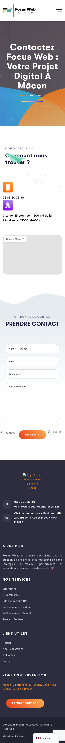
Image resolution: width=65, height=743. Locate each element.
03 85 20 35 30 (13, 197)
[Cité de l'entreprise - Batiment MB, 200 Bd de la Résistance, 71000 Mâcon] (7, 518)
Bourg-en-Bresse (22, 689)
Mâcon (7, 684)
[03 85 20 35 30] (7, 504)
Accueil (24, 95)
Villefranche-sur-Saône (26, 684)
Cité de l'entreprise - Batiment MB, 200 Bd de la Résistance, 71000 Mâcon (38, 517)
